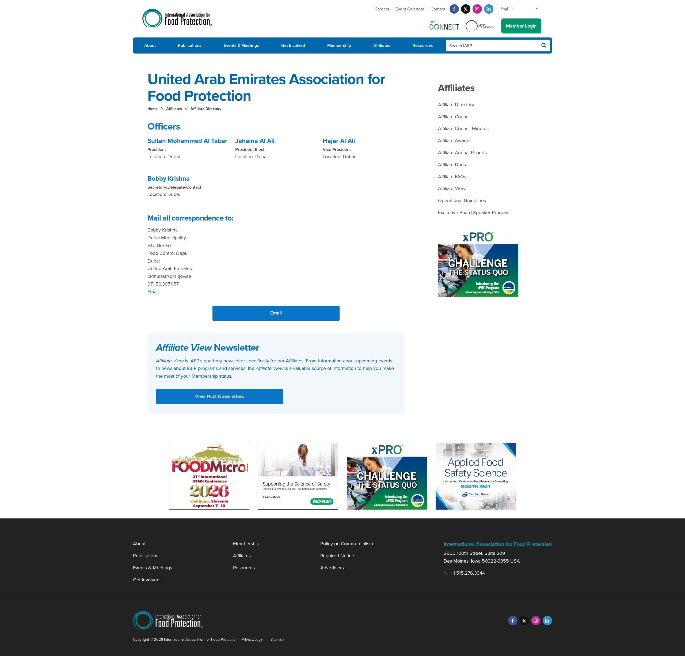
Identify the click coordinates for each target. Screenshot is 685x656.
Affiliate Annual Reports (462, 152)
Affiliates (381, 45)
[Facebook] (454, 9)
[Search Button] (544, 45)
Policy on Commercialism (346, 543)
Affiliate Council (454, 116)
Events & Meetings (241, 45)
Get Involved (293, 45)
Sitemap (277, 639)
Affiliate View (451, 188)
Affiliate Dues (452, 164)
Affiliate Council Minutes (463, 128)
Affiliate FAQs (452, 176)
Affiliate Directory (206, 109)
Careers (382, 9)
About (150, 45)
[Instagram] (477, 9)
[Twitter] (465, 9)
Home (152, 109)
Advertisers (332, 567)
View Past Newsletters (219, 396)
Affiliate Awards (454, 140)
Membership (339, 45)
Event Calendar (409, 9)
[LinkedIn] (488, 9)
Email (153, 291)
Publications (189, 45)
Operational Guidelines (462, 200)
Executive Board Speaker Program (474, 212)
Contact (438, 9)
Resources (423, 45)
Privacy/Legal (252, 639)
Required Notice (337, 555)
